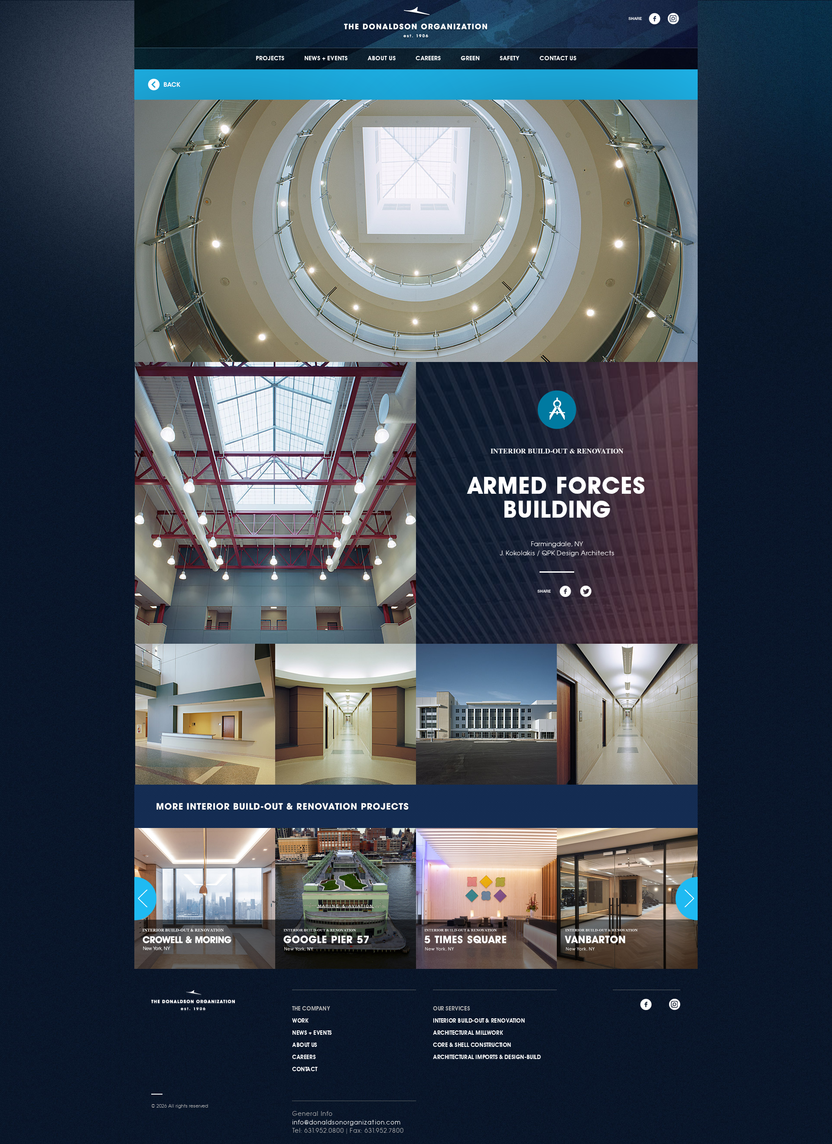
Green (470, 58)
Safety (510, 58)
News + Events (326, 58)
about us (304, 1045)
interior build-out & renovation (479, 1021)
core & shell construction (472, 1045)
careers (303, 1057)
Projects (270, 58)
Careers (428, 58)
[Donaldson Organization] (416, 44)
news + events (312, 1033)
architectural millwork (468, 1033)
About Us (381, 58)
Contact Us (558, 58)
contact (304, 1069)
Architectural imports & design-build (487, 1057)
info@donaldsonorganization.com (346, 1123)
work (300, 1021)
